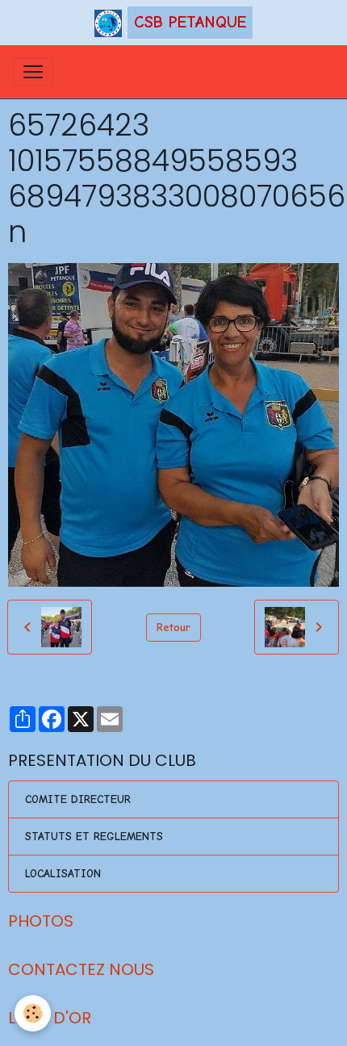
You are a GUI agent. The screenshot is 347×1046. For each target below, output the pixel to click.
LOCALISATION (63, 874)
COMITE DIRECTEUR (78, 799)
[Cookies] (33, 1013)
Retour (173, 627)
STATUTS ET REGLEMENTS (94, 836)
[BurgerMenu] (33, 72)
